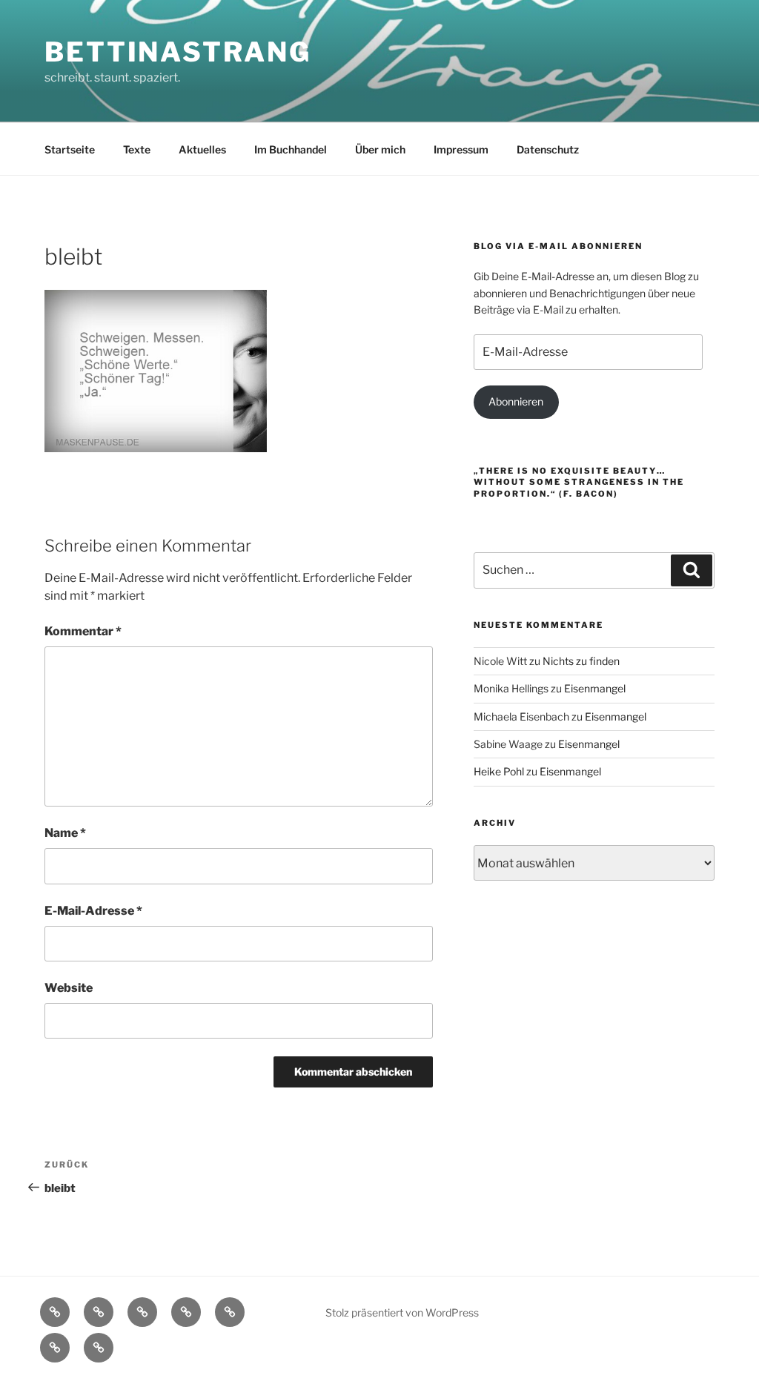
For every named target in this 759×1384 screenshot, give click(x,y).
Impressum (461, 149)
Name (65, 833)
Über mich (380, 149)
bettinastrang (177, 52)
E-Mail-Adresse (93, 911)
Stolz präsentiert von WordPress (402, 1312)
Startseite (69, 149)
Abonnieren (515, 401)
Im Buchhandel (290, 149)
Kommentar (83, 631)
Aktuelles (202, 149)
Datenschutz (548, 149)
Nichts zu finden (581, 661)
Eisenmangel (595, 688)
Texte (136, 149)
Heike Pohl (499, 771)
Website (68, 988)
